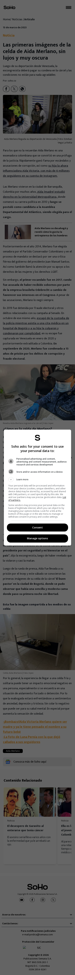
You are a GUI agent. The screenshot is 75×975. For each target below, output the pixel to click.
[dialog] (37, 488)
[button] (37, 479)
